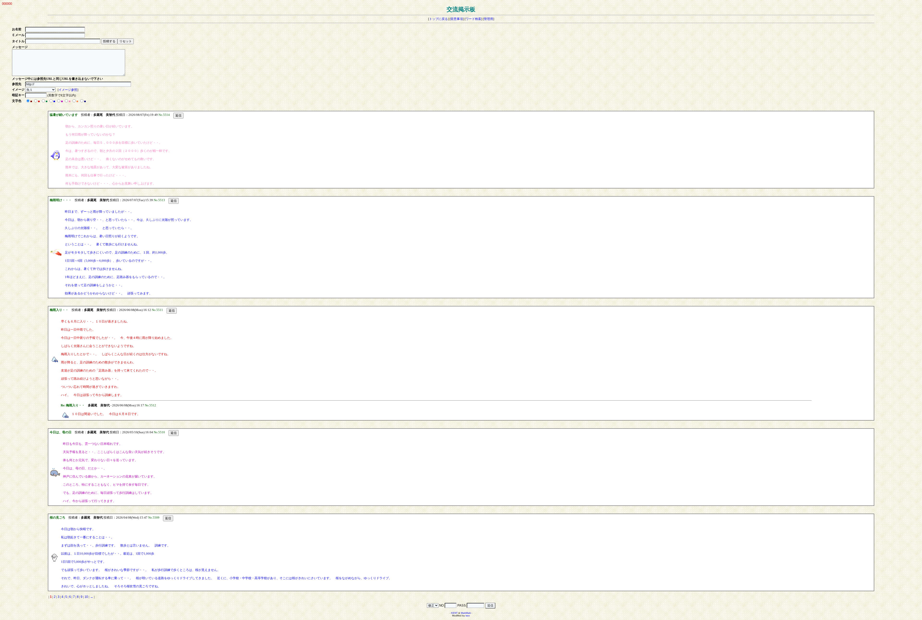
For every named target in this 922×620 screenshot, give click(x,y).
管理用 (488, 19)
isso (468, 615)
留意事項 (456, 19)
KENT (454, 613)
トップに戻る (438, 19)
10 (86, 597)
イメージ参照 (68, 90)
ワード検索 (473, 19)
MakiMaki (466, 613)
